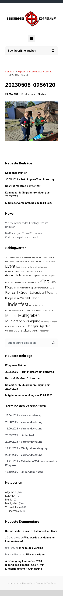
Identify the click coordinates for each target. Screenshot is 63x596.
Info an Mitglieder (48, 276)
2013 (7, 257)
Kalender (9, 282)
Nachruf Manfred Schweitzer (22, 186)
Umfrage (9, 331)
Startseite (9, 71)
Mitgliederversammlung (15, 310)
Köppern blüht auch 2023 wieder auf (35, 71)
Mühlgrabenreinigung (22, 321)
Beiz (7, 261)
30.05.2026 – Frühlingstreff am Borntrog (29, 179)
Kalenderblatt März (45, 531)
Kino (44, 281)
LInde (34, 298)
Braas (11, 261)
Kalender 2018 (19, 282)
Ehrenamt (24, 261)
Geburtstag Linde (22, 271)
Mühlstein (9, 326)
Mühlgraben (29, 315)
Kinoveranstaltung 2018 (43, 288)
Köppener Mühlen (16, 172)
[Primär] (31, 38)
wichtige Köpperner (40, 331)
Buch (17, 261)
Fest (18, 267)
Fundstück (10, 271)
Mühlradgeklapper (49, 322)
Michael (42, 94)
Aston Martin (48, 257)
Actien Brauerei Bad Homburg (23, 257)
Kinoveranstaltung (25, 288)
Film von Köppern (36, 554)
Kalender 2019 (32, 282)
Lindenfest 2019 (36, 305)
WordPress (51, 583)
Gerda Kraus (36, 271)
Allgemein (10, 492)
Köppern (24, 292)
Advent (39, 257)
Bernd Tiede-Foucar (17, 531)
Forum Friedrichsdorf (39, 267)
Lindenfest (17, 304)
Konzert (11, 292)
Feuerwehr (24, 267)
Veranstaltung (22, 330)
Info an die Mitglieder (31, 276)
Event (10, 266)
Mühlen (11, 315)
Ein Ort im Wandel (47, 261)
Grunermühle (13, 275)
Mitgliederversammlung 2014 (40, 310)
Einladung (34, 261)
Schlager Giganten (38, 326)
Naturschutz (20, 326)
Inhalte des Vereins (31, 547)
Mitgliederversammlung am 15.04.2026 (28, 203)
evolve (9, 583)
